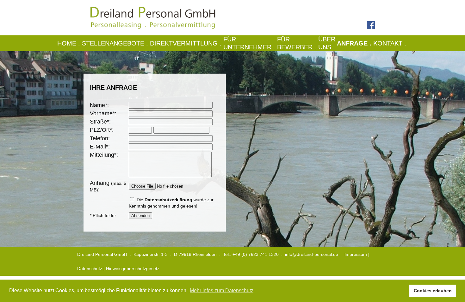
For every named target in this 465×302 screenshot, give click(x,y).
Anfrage (355, 43)
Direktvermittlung (186, 43)
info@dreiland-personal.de (311, 254)
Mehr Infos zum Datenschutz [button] (221, 290)
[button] (403, 290)
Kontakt (390, 43)
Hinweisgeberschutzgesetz (132, 268)
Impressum (355, 254)
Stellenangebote (116, 43)
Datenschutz (89, 268)
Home (69, 43)
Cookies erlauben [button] (433, 290)
